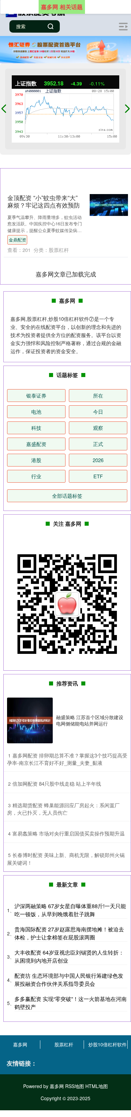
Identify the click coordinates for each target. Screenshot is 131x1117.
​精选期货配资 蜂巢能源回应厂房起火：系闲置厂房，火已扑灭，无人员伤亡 (63, 809)
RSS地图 (74, 1086)
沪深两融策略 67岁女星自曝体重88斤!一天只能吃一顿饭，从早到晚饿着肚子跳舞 (70, 910)
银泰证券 (36, 395)
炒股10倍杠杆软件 (107, 1044)
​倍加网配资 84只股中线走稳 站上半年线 (56, 783)
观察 (98, 427)
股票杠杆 (63, 1044)
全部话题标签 (67, 495)
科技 (36, 427)
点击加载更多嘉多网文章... (66, 273)
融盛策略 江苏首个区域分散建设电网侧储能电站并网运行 (89, 720)
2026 (98, 459)
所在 (98, 395)
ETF (98, 476)
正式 (98, 443)
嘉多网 (20, 1044)
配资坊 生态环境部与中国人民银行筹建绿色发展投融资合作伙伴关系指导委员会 (68, 980)
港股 (36, 459)
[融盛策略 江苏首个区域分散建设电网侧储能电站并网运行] (30, 720)
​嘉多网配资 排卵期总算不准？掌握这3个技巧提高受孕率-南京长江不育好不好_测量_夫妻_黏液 (67, 759)
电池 (36, 411)
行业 (36, 476)
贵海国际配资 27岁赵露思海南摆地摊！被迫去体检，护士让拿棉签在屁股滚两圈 (69, 933)
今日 (98, 411)
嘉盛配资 (36, 443)
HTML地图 (96, 1086)
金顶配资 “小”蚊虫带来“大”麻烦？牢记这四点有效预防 (43, 201)
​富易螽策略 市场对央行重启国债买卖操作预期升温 (68, 833)
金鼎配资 (17, 239)
